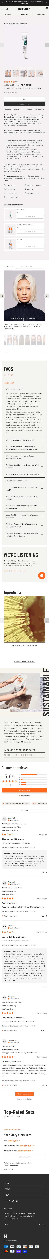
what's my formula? (10, 93)
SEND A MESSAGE (19, 571)
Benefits (17, 109)
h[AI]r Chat (41, 14)
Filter (26, 811)
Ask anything (25, 796)
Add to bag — (24, 104)
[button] (8, 73)
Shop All (8, 14)
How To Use (28, 109)
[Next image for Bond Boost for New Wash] (2, 296)
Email (6, 1225)
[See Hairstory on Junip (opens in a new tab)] (29, 1099)
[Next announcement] (46, 3)
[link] (11, 82)
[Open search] (7, 8)
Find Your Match (24, 1157)
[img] (14, 820)
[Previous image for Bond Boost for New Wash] (46, 296)
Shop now (24, 4)
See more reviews (24, 1094)
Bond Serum (21, 209)
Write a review (24, 790)
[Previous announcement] (2, 3)
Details (8, 109)
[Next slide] (46, 620)
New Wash (24, 14)
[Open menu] (3, 9)
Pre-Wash (20, 239)
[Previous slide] (2, 620)
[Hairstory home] (24, 9)
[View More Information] (42, 599)
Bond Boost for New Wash (18, 23)
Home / (6, 23)
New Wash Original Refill (25, 224)
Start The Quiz (8, 1169)
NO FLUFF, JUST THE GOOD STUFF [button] (19, 754)
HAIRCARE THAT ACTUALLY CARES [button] (19, 750)
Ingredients (39, 109)
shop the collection (12, 1116)
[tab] (10, 267)
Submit (42, 1225)
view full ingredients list (24, 661)
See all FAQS (8, 375)
